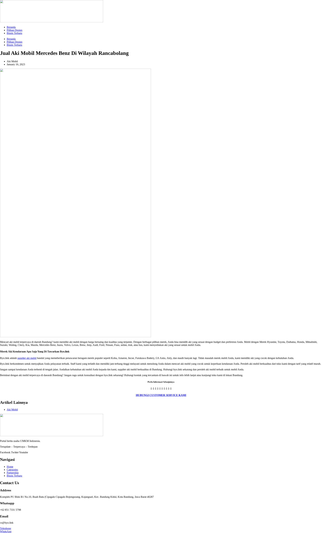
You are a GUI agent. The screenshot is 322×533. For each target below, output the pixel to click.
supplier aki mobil (26, 358)
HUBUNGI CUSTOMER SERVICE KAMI (161, 395)
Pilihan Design (14, 30)
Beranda (11, 27)
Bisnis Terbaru (14, 33)
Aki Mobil (12, 409)
